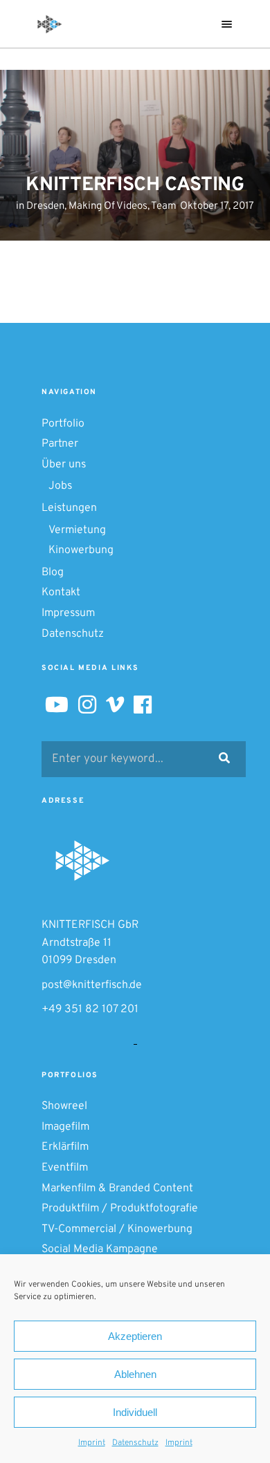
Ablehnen (135, 1374)
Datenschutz (135, 1442)
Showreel (64, 1106)
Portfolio (63, 424)
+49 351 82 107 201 (90, 1009)
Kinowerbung (81, 550)
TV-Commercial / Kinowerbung (117, 1229)
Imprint (91, 1442)
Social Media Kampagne (100, 1249)
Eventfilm (65, 1168)
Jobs (60, 486)
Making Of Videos (108, 206)
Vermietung (77, 530)
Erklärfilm (65, 1147)
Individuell (135, 1412)
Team (164, 206)
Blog (53, 572)
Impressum (68, 613)
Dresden (45, 206)
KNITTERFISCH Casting (135, 185)
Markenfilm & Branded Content (117, 1188)
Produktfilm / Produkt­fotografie (120, 1208)
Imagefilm (65, 1127)
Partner (60, 444)
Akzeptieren (135, 1336)
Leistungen (69, 508)
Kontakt (61, 592)
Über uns (64, 465)
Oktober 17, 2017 (217, 206)
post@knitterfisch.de (92, 985)
